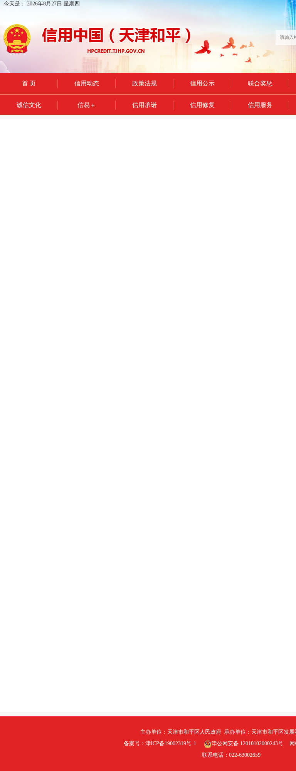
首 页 (29, 83)
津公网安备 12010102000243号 (247, 743)
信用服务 (260, 105)
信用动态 (86, 83)
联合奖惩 (260, 83)
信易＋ (86, 105)
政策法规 (144, 83)
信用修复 (202, 105)
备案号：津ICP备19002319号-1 (160, 743)
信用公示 (202, 83)
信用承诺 (144, 105)
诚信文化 (29, 105)
